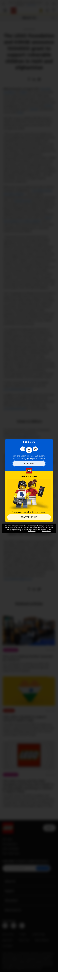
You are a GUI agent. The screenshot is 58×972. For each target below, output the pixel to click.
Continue (29, 463)
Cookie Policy (32, 531)
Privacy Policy (46, 531)
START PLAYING (29, 517)
